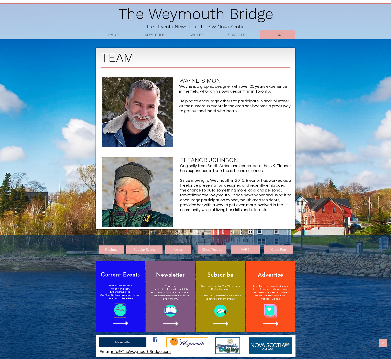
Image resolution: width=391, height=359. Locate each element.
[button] (237, 34)
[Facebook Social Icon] (155, 339)
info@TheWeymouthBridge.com (141, 352)
